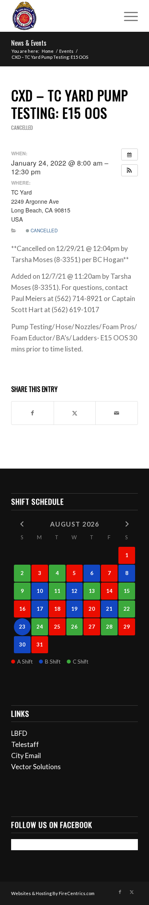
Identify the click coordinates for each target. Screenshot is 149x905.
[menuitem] (127, 16)
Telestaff (25, 744)
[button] (129, 170)
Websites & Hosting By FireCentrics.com (53, 893)
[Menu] (127, 16)
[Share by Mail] (116, 413)
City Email (26, 755)
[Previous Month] (22, 523)
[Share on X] (75, 413)
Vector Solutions (36, 766)
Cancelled (22, 127)
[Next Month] (126, 523)
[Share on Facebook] (33, 413)
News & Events (28, 43)
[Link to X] (132, 892)
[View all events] (129, 154)
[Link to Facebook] (120, 892)
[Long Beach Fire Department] (61, 16)
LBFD (19, 733)
